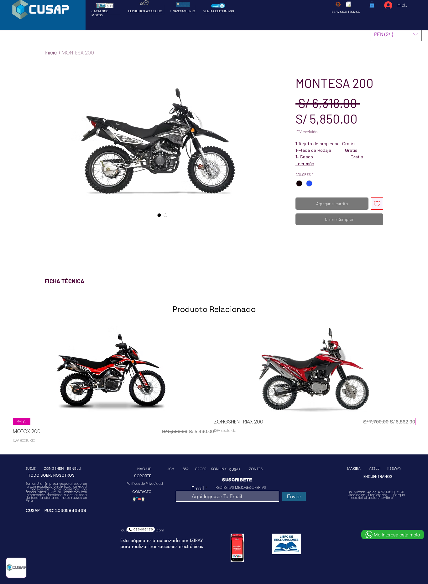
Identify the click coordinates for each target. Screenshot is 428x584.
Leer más (304, 163)
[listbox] (396, 34)
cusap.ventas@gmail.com (142, 530)
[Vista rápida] (113, 369)
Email (197, 488)
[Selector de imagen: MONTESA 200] (159, 215)
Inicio (51, 52)
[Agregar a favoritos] (377, 203)
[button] (371, 5)
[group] (214, 385)
